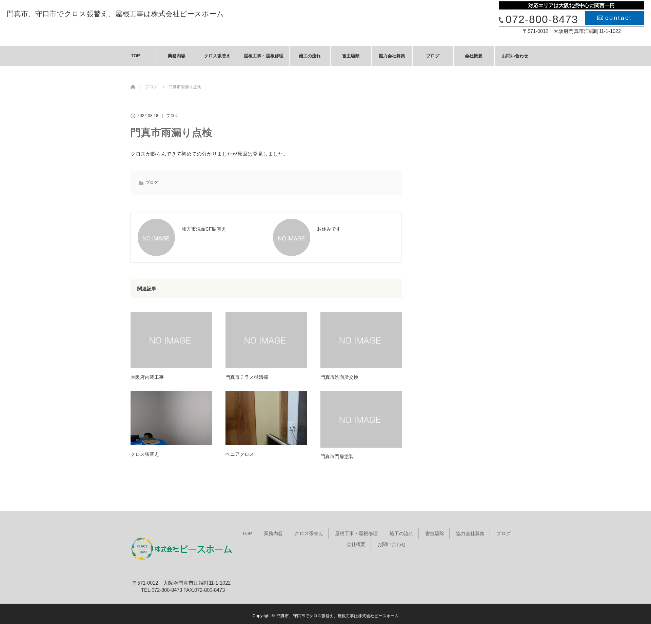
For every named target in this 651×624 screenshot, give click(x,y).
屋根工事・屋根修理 (263, 55)
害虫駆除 (351, 55)
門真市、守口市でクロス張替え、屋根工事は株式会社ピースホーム (115, 14)
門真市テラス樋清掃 (246, 377)
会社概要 (473, 55)
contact (618, 18)
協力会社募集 (392, 55)
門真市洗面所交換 (339, 377)
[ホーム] (133, 78)
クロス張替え (217, 55)
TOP (135, 55)
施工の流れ (310, 55)
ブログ (432, 55)
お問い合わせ (515, 55)
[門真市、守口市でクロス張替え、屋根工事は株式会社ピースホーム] (181, 567)
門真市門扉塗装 (337, 456)
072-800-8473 (542, 19)
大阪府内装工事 (147, 377)
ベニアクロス (239, 454)
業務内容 (176, 55)
